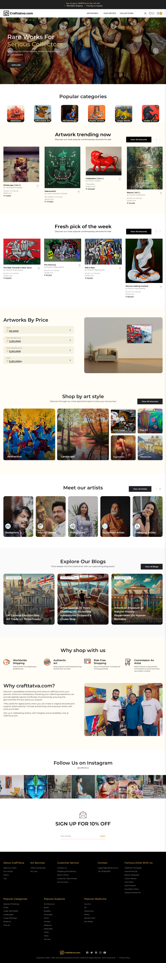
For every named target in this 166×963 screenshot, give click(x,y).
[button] (160, 139)
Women (47, 939)
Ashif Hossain (130, 885)
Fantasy (47, 921)
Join (102, 836)
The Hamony (50, 265)
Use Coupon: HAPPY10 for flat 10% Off (83, 3)
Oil (85, 907)
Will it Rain (90, 268)
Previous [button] (10, 51)
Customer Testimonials (67, 878)
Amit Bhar (129, 882)
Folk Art (6, 925)
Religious (48, 925)
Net (160, 489)
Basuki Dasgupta (132, 875)
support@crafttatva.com (108, 868)
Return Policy (63, 875)
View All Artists (140, 489)
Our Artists (8, 871)
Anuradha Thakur (132, 889)
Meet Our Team (10, 868)
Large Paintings (10, 918)
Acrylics (87, 904)
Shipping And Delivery (66, 871)
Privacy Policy (124, 958)
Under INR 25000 (10, 911)
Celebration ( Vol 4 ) (95, 178)
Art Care (33, 871)
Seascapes (48, 929)
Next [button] (156, 51)
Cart (5, 878)
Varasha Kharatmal (132, 892)
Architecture (49, 904)
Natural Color (90, 918)
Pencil (86, 914)
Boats (46, 907)
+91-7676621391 (104, 871)
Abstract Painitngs (11, 904)
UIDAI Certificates (38, 868)
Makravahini (50, 191)
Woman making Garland (137, 286)
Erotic (46, 918)
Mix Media (88, 921)
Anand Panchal (131, 871)
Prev (156, 489)
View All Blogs (151, 566)
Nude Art (7, 921)
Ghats (5, 907)
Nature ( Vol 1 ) (133, 192)
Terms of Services (108, 958)
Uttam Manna (130, 878)
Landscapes (8, 914)
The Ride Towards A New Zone (17, 268)
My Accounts (62, 882)
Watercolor (89, 911)
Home (6, 875)
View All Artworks (139, 139)
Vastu (46, 936)
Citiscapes (48, 914)
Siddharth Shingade (133, 868)
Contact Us (62, 868)
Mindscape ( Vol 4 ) (12, 185)
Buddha (47, 911)
